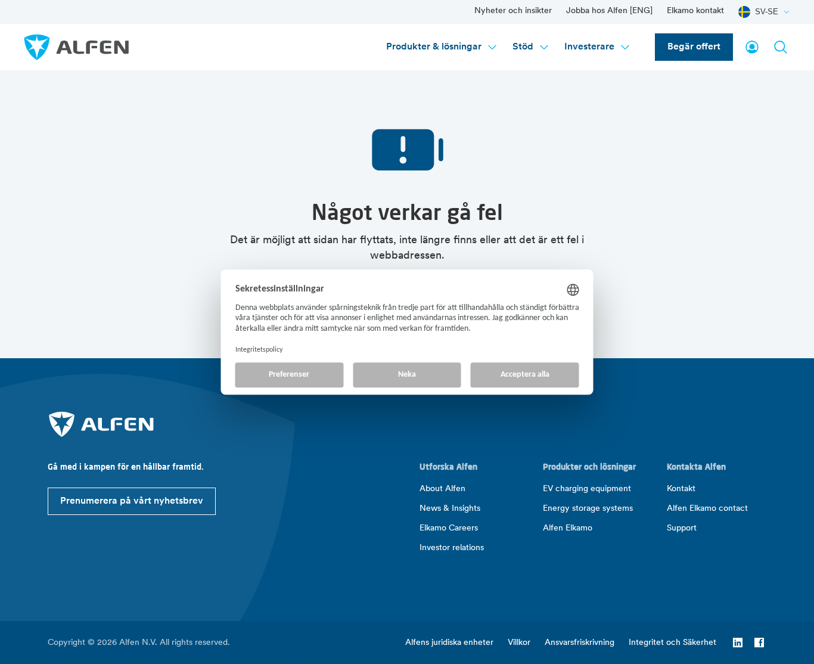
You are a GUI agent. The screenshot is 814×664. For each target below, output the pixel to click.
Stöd (522, 47)
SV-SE (766, 11)
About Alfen (442, 489)
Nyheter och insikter (513, 11)
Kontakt (681, 489)
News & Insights (450, 508)
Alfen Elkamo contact (707, 508)
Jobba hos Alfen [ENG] (609, 11)
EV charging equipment (587, 489)
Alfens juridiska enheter (449, 642)
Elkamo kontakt (695, 11)
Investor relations (452, 548)
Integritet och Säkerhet (672, 642)
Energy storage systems (588, 508)
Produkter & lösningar (433, 47)
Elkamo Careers (449, 528)
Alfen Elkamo (567, 528)
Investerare (589, 47)
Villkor (519, 642)
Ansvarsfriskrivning (579, 642)
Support (682, 528)
